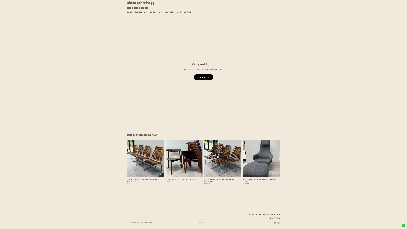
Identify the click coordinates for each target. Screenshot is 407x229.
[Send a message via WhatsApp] (403, 225)
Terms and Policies (203, 222)
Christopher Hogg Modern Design (142, 222)
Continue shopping (203, 77)
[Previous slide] (130, 158)
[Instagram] (278, 222)
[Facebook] (275, 222)
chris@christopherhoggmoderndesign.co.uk (264, 214)
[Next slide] (161, 158)
